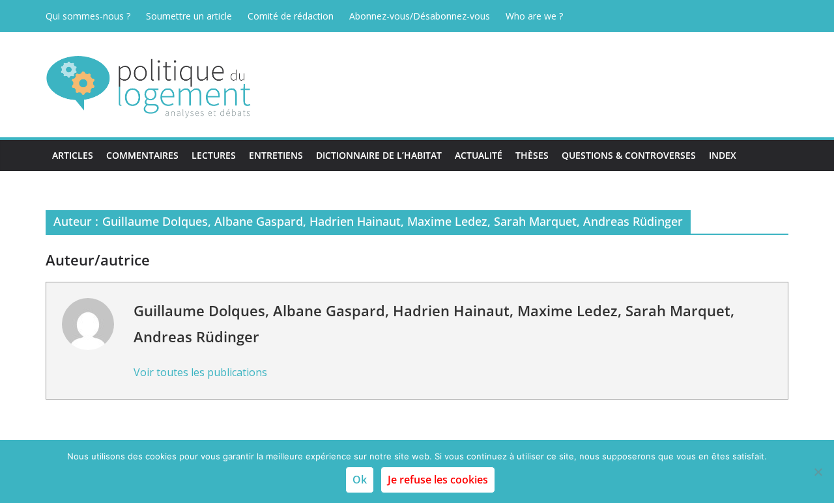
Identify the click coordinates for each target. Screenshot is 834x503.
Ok (359, 479)
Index (722, 155)
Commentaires (142, 155)
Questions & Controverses (629, 155)
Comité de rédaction (291, 16)
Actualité (478, 155)
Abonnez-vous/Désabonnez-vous (419, 16)
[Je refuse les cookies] (817, 471)
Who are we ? (534, 16)
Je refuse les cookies (438, 479)
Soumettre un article (189, 16)
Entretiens (276, 155)
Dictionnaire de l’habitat (379, 155)
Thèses (532, 155)
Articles (72, 155)
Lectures (214, 155)
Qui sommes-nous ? (88, 16)
